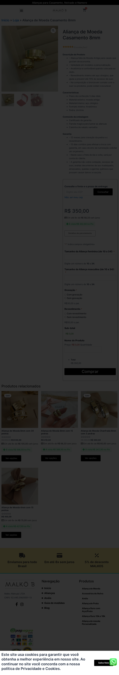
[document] (59, 337)
